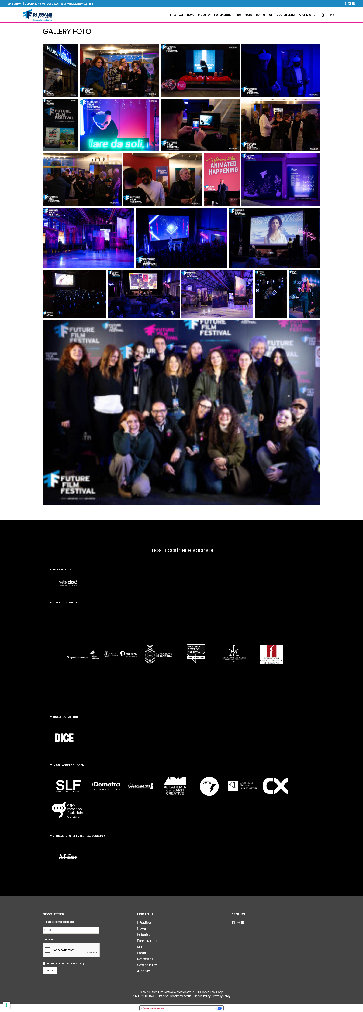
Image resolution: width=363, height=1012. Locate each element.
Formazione (222, 15)
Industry (204, 15)
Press (248, 15)
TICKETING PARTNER (65, 717)
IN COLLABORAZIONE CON (68, 765)
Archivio (305, 15)
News (190, 15)
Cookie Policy (202, 996)
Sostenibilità (286, 15)
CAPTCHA (48, 939)
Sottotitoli (264, 15)
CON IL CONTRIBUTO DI (67, 602)
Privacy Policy (77, 963)
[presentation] (71, 950)
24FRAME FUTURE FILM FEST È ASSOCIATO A (79, 836)
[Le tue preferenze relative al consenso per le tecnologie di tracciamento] (6, 1005)
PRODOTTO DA (62, 569)
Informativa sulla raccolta (152, 1008)
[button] (60, 70)
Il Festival (176, 15)
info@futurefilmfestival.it (175, 996)
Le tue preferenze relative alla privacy (190, 1008)
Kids (238, 15)
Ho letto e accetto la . (66, 963)
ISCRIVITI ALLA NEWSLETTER (77, 3)
